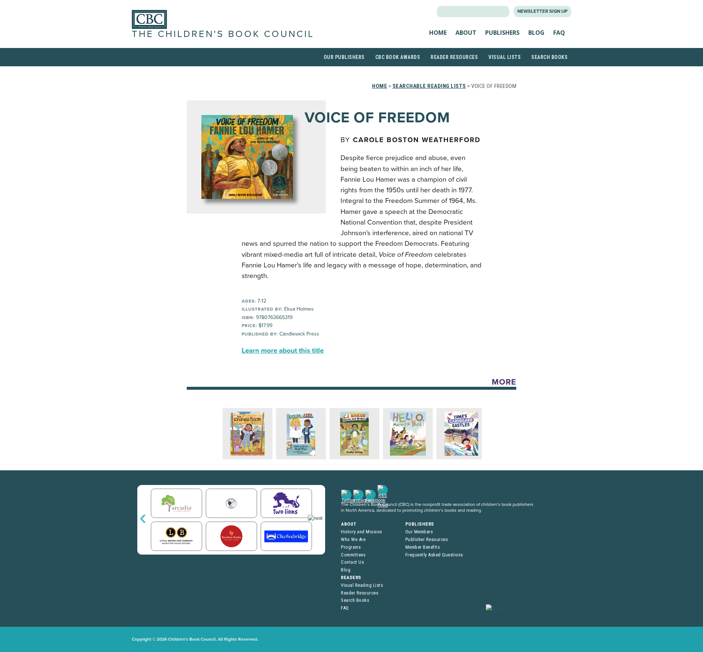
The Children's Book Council (223, 34)
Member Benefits (422, 547)
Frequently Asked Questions (434, 554)
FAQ (559, 33)
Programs (351, 547)
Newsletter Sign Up (542, 11)
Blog (536, 33)
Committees (353, 554)
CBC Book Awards (397, 57)
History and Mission (361, 531)
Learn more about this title (283, 351)
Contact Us (352, 562)
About (465, 33)
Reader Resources (454, 57)
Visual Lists (504, 57)
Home (438, 33)
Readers (351, 577)
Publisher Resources (426, 539)
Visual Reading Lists (362, 585)
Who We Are (353, 539)
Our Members (419, 531)
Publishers (502, 33)
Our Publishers (344, 57)
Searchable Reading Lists (429, 86)
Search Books (549, 57)
